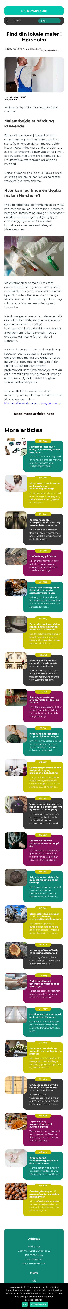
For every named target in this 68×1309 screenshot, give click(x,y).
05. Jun (43, 834)
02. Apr (43, 1185)
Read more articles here (34, 414)
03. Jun (43, 871)
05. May (43, 975)
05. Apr (43, 1115)
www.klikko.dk (37, 1263)
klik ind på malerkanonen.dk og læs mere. (33, 403)
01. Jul (43, 728)
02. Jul (43, 691)
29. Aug (43, 514)
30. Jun (43, 761)
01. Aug (43, 618)
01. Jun (43, 944)
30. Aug (43, 441)
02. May (43, 1042)
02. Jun (43, 908)
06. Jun (43, 798)
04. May (43, 1008)
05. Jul (43, 654)
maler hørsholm (50, 50)
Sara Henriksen (33, 48)
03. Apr (43, 1152)
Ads (34, 1280)
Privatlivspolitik (38, 1304)
